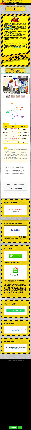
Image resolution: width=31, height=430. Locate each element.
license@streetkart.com (10, 34)
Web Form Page (15, 330)
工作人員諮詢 (13, 427)
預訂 (19, 427)
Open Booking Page (16, 188)
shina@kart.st (19, 2)
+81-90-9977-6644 (15, 209)
